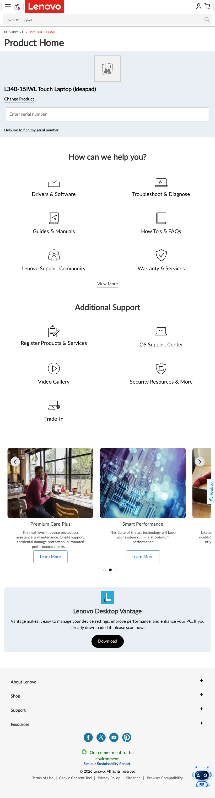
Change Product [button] (19, 99)
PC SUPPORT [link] (13, 32)
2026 (88, 771)
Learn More (50, 557)
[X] (101, 738)
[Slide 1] (99, 570)
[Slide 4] (116, 570)
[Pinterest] (126, 738)
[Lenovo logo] (44, 6)
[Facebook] (88, 738)
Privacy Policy (109, 778)
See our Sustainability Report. (107, 764)
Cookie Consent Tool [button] (75, 778)
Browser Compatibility (165, 778)
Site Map (133, 778)
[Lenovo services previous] (15, 462)
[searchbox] (107, 19)
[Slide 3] (110, 570)
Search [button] (207, 19)
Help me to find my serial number (31, 130)
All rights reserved (121, 771)
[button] (6, 7)
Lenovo (99, 771)
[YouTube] (114, 738)
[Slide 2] (104, 570)
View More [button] (107, 284)
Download (107, 641)
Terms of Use (42, 778)
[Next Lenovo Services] (200, 462)
